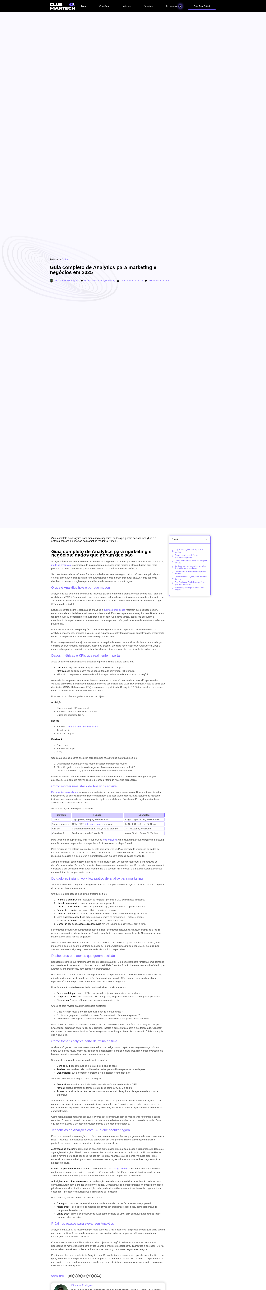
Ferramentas (98, 280)
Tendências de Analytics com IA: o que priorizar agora (189, 583)
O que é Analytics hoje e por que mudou (189, 551)
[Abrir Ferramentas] (180, 6)
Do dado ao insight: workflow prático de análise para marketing (190, 567)
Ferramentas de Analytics (64, 792)
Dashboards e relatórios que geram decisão (190, 572)
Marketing (110, 280)
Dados (65, 259)
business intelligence (114, 610)
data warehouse (93, 824)
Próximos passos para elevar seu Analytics (189, 588)
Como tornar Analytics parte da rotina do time (191, 578)
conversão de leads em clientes (82, 726)
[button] (70, 1276)
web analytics (110, 839)
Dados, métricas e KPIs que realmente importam (187, 556)
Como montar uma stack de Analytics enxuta (191, 561)
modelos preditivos (61, 565)
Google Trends (120, 1168)
